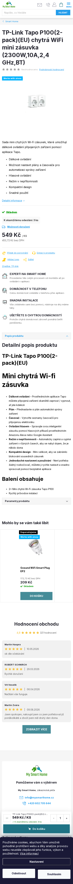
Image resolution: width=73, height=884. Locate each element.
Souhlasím (54, 874)
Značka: (10, 266)
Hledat (63, 12)
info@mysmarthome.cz (39, 797)
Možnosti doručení (18, 226)
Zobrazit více (36, 729)
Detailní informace (12, 200)
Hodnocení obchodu (36, 624)
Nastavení (36, 861)
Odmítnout (19, 873)
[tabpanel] (36, 566)
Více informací (29, 853)
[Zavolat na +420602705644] (48, 5)
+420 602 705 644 (39, 803)
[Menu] (68, 4)
